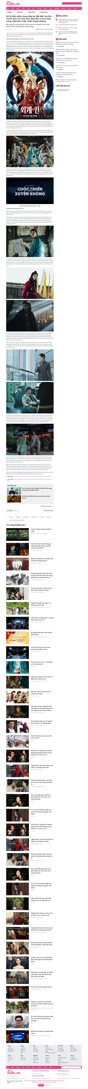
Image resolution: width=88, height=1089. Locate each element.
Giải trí (47, 1059)
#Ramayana (38, 947)
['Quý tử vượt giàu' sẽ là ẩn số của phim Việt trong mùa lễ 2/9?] (17, 593)
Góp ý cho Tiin (49, 510)
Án (9, 1061)
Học (28, 8)
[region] (30, 190)
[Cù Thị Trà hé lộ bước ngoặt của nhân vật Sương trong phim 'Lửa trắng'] (17, 815)
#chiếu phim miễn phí (40, 637)
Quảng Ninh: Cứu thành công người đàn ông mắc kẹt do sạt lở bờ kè (67, 59)
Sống (18, 8)
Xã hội (47, 1061)
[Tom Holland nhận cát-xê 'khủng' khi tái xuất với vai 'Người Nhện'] (17, 726)
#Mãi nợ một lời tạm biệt (41, 978)
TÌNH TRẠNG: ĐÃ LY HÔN (62, 90)
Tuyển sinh (48, 1048)
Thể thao (48, 1062)
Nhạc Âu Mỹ (73, 1051)
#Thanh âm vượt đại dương (42, 1035)
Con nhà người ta (49, 1049)
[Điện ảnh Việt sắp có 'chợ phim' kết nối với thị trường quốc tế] (17, 564)
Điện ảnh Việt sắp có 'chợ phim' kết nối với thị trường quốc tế (67, 28)
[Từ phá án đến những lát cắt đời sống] (17, 534)
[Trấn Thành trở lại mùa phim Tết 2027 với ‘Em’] (17, 741)
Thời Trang (23, 1057)
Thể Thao (10, 1057)
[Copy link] (18, 510)
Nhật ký (35, 1048)
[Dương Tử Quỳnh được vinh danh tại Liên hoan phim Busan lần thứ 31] (17, 785)
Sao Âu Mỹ (10, 1051)
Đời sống (48, 1057)
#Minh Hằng (38, 550)
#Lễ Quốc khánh (39, 580)
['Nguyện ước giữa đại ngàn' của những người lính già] (17, 608)
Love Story (35, 1049)
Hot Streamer (73, 1059)
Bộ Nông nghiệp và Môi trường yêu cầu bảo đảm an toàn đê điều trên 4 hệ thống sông (67, 51)
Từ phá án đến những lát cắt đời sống (67, 24)
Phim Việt (20, 12)
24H (33, 8)
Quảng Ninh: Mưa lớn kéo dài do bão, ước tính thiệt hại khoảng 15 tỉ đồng (67, 43)
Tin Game (72, 1057)
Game (75, 8)
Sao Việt (10, 1048)
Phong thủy (36, 1062)
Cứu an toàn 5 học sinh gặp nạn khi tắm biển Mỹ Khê (67, 66)
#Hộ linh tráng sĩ (40, 712)
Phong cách (23, 1049)
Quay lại (10, 510)
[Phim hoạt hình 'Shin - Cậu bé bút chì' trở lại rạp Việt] (17, 667)
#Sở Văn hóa (38, 622)
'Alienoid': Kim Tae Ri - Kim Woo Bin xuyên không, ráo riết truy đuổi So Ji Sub (33, 476)
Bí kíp (47, 1051)
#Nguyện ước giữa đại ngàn (42, 607)
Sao (12, 8)
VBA (22, 1052)
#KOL (36, 696)
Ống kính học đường (50, 1052)
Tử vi (34, 1061)
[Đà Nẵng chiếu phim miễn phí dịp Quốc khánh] (17, 638)
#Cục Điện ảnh (39, 563)
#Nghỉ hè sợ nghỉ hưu (41, 681)
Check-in (23, 1051)
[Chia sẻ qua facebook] (15, 510)
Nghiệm (57, 8)
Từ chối (47, 1085)
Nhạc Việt (72, 1048)
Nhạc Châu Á (73, 1049)
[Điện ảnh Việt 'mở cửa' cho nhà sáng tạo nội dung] (17, 697)
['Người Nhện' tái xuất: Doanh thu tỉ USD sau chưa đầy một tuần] (17, 770)
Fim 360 (39, 8)
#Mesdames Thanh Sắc (41, 932)
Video (63, 8)
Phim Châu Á (44, 12)
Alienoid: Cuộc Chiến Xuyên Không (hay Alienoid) (18, 33)
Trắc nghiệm (36, 1059)
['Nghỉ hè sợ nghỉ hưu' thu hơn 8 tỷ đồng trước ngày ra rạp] (17, 682)
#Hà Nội (37, 651)
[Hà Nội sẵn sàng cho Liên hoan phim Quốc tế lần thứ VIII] (17, 652)
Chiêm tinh (35, 1057)
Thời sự (10, 1059)
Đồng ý (41, 1085)
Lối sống (23, 1048)
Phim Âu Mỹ (31, 12)
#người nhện (38, 725)
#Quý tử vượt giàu (40, 592)
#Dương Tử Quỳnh (40, 786)
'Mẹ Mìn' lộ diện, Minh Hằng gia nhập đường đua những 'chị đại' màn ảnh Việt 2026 (68, 33)
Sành (69, 8)
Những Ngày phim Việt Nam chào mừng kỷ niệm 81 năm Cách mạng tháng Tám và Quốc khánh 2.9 (68, 21)
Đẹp (51, 8)
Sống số (60, 1059)
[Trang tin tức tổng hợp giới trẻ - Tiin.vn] (13, 3)
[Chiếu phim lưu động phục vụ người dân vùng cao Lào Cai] (17, 623)
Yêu (23, 8)
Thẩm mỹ (23, 1059)
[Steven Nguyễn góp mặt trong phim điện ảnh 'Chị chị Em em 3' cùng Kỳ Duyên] (17, 800)
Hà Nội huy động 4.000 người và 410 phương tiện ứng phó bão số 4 (66, 73)
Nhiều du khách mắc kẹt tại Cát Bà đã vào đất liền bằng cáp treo (66, 81)
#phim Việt (38, 989)
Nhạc (45, 8)
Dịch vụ (59, 1061)
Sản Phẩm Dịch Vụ (62, 1057)
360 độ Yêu (35, 1051)
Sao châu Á (10, 1049)
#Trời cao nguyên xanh (41, 533)
